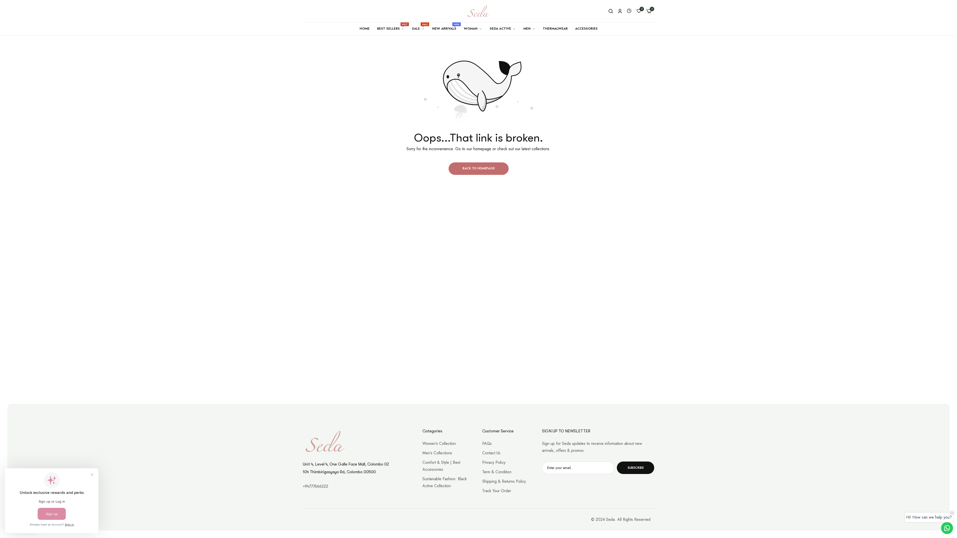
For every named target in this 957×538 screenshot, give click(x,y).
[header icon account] (620, 11)
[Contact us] (947, 528)
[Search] (611, 11)
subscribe (636, 468)
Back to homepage (479, 168)
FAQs (487, 443)
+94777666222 (315, 486)
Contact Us (491, 453)
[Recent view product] (629, 11)
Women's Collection (439, 443)
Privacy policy (493, 462)
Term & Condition (496, 472)
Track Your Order (496, 491)
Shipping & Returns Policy (504, 481)
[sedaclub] (478, 11)
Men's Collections (437, 453)
